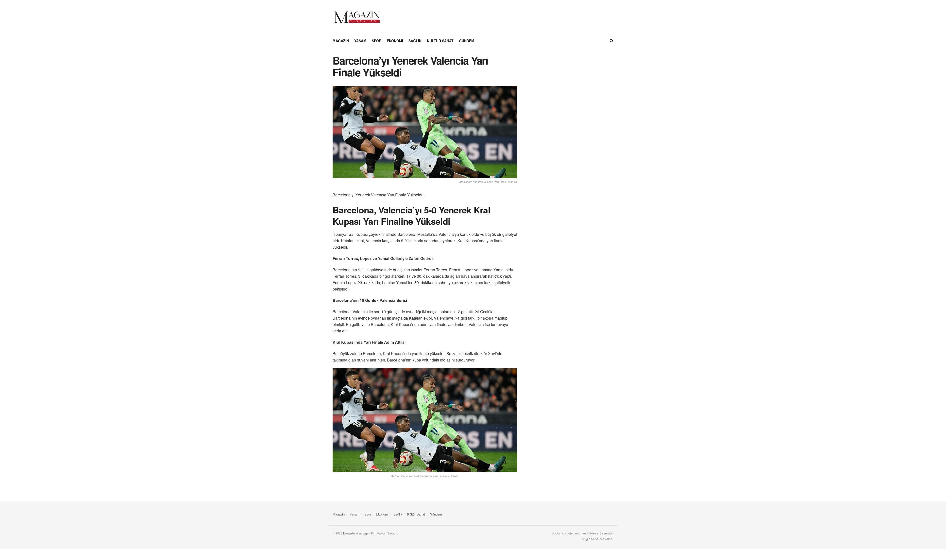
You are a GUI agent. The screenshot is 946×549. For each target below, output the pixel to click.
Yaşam (360, 40)
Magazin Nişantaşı (355, 533)
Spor (376, 40)
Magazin (341, 40)
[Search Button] (611, 40)
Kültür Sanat (440, 40)
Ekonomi (395, 40)
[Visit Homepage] (357, 17)
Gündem (466, 40)
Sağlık (415, 40)
